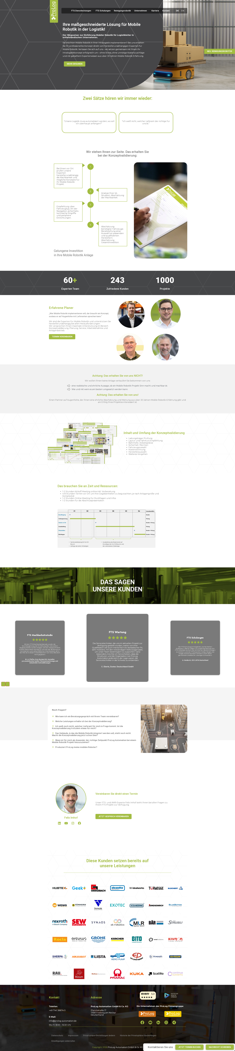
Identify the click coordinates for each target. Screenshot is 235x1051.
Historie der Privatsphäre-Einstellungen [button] (138, 1035)
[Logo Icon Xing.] (176, 1024)
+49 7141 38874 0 (57, 1010)
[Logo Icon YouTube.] (152, 1024)
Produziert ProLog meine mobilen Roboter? (76, 747)
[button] (94, 716)
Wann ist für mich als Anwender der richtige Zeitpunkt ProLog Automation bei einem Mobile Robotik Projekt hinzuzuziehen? (94, 741)
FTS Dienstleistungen (81, 11)
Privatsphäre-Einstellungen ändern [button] (99, 1035)
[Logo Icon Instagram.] (168, 1024)
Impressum (73, 1035)
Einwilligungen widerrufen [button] (63, 1041)
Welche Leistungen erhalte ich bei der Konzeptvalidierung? (83, 721)
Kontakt (166, 11)
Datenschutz (57, 1035)
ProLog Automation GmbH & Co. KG (125, 1047)
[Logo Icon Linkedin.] (160, 1024)
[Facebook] (81, 825)
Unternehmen (140, 11)
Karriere (155, 11)
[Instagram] (74, 825)
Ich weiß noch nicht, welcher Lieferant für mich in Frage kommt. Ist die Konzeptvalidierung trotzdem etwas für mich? (87, 727)
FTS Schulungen (103, 11)
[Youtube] (68, 825)
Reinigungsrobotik (122, 11)
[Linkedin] (61, 825)
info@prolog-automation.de (62, 1021)
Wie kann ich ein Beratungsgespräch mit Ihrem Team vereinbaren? (87, 716)
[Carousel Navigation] (117, 684)
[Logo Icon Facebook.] (144, 1024)
